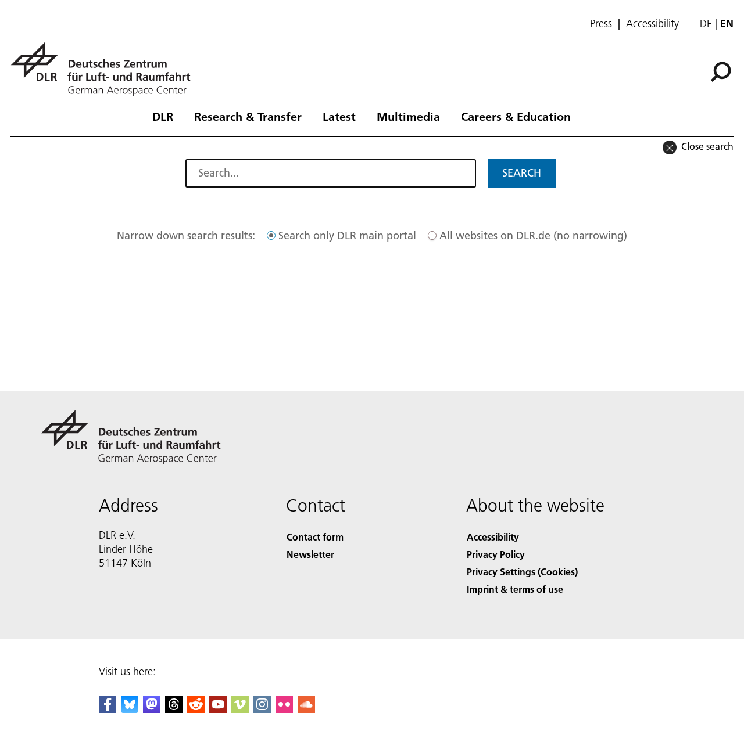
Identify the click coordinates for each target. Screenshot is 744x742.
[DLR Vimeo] (240, 709)
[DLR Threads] (174, 709)
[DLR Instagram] (262, 709)
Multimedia (408, 116)
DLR (162, 116)
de (706, 23)
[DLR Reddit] (196, 709)
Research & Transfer (248, 116)
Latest (339, 116)
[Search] (722, 70)
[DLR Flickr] (284, 709)
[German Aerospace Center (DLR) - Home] (105, 69)
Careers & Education (516, 116)
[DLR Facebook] (107, 709)
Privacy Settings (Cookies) (522, 571)
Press (601, 23)
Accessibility (652, 23)
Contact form (315, 537)
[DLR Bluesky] (129, 709)
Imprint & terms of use (515, 589)
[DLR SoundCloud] (306, 709)
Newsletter (310, 554)
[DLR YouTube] (218, 709)
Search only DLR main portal (347, 235)
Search (521, 172)
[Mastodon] (151, 709)
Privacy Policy (496, 554)
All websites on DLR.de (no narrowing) (533, 235)
